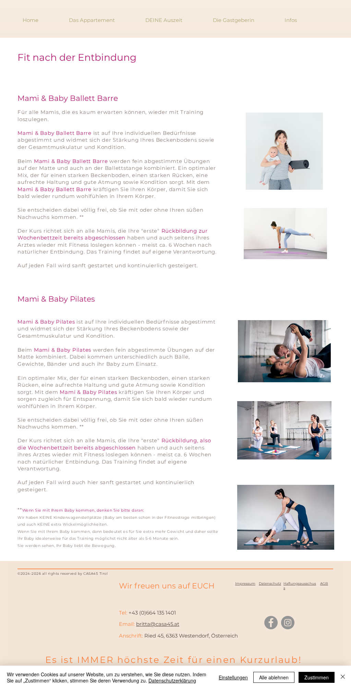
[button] (290, 20)
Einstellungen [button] (233, 677)
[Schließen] (343, 677)
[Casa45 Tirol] (271, 622)
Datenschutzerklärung (172, 680)
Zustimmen (316, 677)
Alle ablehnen (274, 677)
